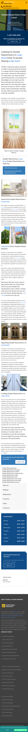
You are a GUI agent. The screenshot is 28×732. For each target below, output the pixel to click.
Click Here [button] (24, 727)
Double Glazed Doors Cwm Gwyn (11, 480)
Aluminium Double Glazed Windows (11, 666)
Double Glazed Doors (7, 639)
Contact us (6, 508)
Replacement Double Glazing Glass (11, 706)
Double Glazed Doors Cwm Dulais (11, 479)
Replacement (7, 494)
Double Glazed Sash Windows (9, 649)
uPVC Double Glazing (7, 703)
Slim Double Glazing (7, 712)
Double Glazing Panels (8, 682)
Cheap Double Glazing (7, 673)
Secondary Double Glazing (8, 652)
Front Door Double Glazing (9, 679)
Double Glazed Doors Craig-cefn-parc (12, 473)
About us (5, 485)
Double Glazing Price (7, 715)
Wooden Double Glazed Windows (10, 655)
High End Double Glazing (8, 685)
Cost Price (6, 499)
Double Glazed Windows (8, 636)
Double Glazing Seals (7, 696)
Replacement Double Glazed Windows (11, 669)
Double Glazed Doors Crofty (10, 475)
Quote (5, 503)
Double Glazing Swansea (9, 468)
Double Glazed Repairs (8, 643)
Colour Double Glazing (7, 709)
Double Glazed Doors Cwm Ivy (10, 482)
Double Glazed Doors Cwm (10, 477)
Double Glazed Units (7, 646)
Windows (5, 490)
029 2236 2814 (7, 6)
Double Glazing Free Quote (9, 659)
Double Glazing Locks (7, 699)
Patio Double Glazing (7, 676)
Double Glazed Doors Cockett (10, 471)
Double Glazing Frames (8, 689)
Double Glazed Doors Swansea (11, 470)
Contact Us (19, 462)
